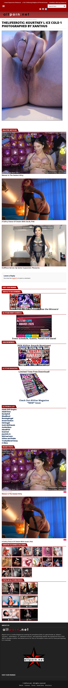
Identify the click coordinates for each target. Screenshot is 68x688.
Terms (33, 685)
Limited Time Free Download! (34, 371)
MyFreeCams (7, 436)
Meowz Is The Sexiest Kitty (12, 175)
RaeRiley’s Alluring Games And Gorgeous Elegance (38, 2)
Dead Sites (40, 685)
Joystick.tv (6, 434)
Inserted (5, 432)
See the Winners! (49, 309)
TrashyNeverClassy (10, 441)
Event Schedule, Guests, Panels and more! (34, 338)
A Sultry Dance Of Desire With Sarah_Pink (18, 221)
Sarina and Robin (9, 438)
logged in (15, 278)
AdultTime (6, 411)
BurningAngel (7, 418)
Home (3, 19)
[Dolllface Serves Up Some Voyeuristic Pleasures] (34, 245)
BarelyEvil (6, 414)
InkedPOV (6, 429)
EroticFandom (7, 420)
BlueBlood (6, 416)
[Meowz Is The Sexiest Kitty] (34, 153)
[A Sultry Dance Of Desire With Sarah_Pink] (34, 199)
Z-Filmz (5, 443)
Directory (48, 685)
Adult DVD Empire (9, 409)
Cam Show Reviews (7, 491)
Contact (27, 685)
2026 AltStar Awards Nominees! (34, 345)
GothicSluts (6, 427)
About (21, 685)
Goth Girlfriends (8, 425)
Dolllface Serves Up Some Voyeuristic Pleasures (21, 268)
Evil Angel (6, 423)
